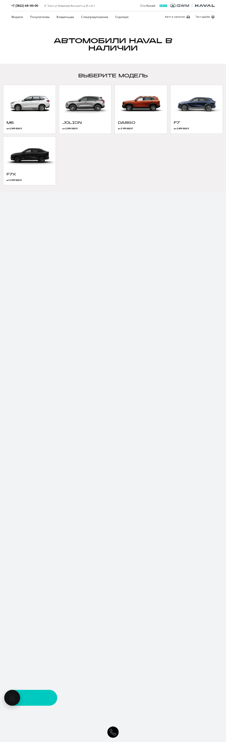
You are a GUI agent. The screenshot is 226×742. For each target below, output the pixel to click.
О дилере (122, 17)
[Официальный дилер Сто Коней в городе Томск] (192, 6)
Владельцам (65, 17)
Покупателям (39, 17)
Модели (17, 17)
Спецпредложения (94, 17)
